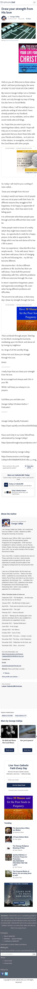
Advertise (7, 939)
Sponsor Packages (17, 939)
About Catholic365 (9, 936)
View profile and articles (10, 676)
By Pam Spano (17, 839)
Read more (9, 750)
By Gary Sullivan (17, 850)
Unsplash (16, 40)
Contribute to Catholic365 (11, 941)
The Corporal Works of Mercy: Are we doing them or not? (22, 873)
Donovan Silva (9, 40)
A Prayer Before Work (20, 837)
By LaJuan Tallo (17, 877)
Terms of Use (8, 961)
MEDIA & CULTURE (7, 715)
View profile (21, 18)
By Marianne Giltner (18, 832)
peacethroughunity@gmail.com (11, 666)
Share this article (30, 467)
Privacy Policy (8, 963)
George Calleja (14, 16)
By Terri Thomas (17, 867)
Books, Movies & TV (20, 715)
